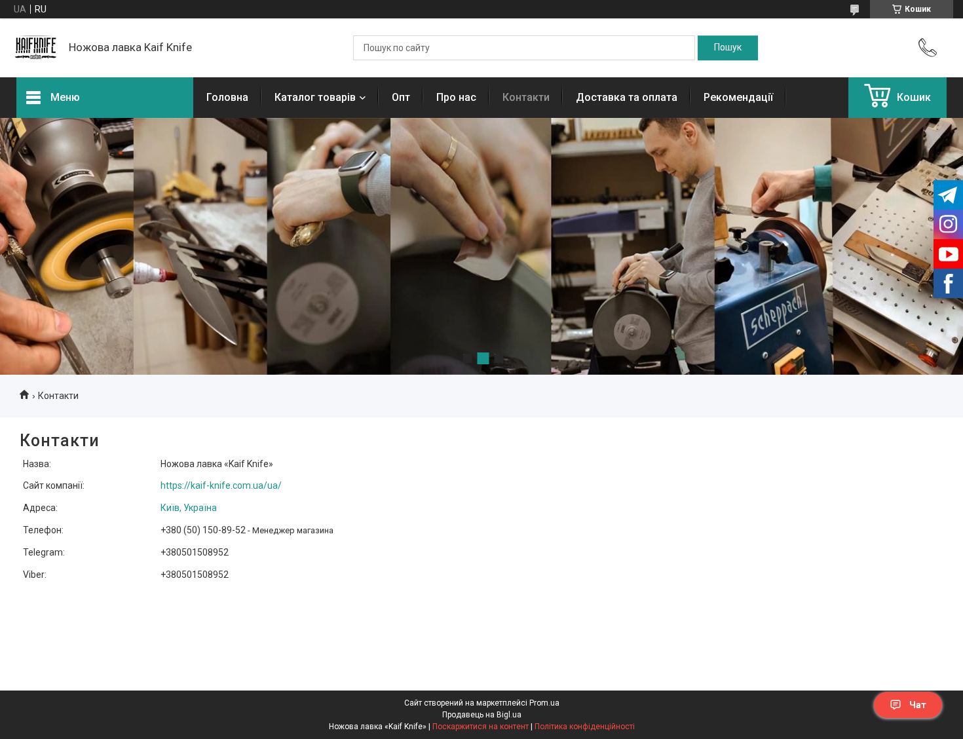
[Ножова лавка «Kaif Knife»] (36, 48)
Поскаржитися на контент (480, 726)
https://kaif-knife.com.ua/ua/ (221, 485)
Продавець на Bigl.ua (481, 714)
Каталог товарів (315, 97)
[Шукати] (728, 47)
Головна (227, 97)
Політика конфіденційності (585, 726)
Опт (401, 97)
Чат (917, 705)
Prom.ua (544, 703)
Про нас (456, 97)
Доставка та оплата (626, 97)
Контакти (526, 97)
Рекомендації (738, 97)
